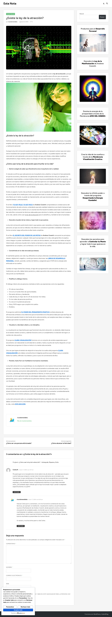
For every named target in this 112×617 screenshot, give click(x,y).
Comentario (11, 543)
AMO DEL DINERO (97, 116)
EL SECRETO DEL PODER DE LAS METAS (27, 235)
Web (7, 583)
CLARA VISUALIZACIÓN (23, 340)
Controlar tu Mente (97, 241)
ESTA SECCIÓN (20, 404)
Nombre (9, 567)
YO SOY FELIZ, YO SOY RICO (23, 205)
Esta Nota (10, 3)
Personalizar (10, 607)
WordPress (97, 614)
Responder (17, 492)
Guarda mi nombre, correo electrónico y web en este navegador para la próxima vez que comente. (38, 595)
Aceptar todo (18, 610)
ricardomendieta (12, 22)
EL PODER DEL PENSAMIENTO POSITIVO (35, 312)
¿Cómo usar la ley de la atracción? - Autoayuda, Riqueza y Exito (39, 462)
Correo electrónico (14, 575)
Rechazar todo (25, 607)
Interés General (10, 14)
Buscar (82, 14)
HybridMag (104, 614)
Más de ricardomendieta (24, 421)
